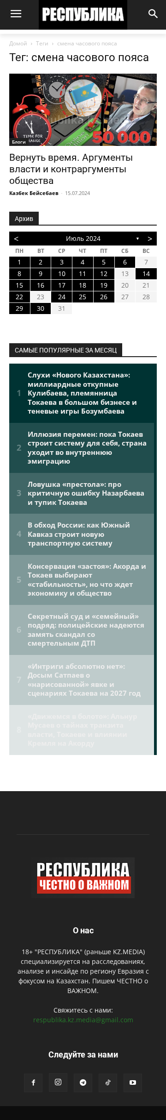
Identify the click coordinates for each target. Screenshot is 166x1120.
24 (61, 296)
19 (103, 285)
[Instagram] (58, 1082)
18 (82, 285)
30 (40, 308)
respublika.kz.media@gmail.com (83, 1019)
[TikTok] (108, 1083)
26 (103, 296)
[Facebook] (33, 1083)
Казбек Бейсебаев (34, 192)
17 (61, 285)
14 (146, 273)
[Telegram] (83, 1083)
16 (40, 285)
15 (19, 285)
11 (82, 273)
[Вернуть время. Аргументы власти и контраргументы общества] (83, 110)
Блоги (19, 141)
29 (19, 308)
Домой (18, 43)
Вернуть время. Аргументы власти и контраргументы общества (71, 169)
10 (61, 273)
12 (103, 273)
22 (19, 296)
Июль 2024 (83, 238)
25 (82, 296)
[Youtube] (133, 1083)
